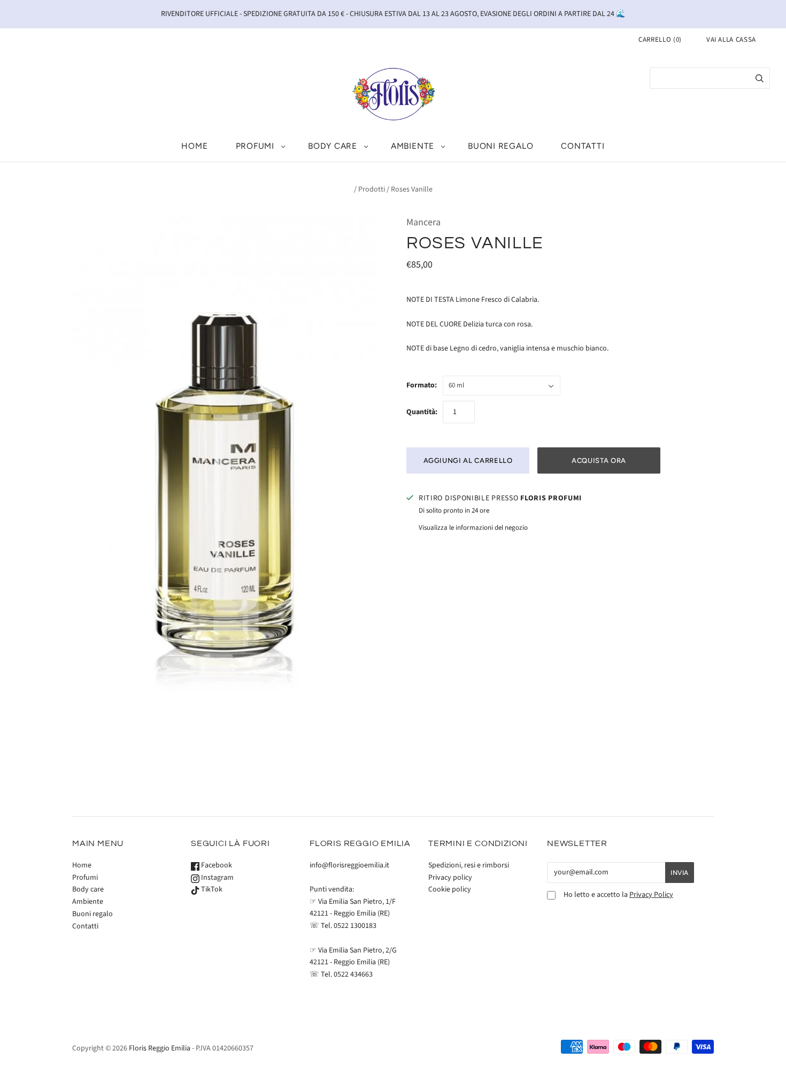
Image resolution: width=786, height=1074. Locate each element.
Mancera (423, 222)
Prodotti (371, 189)
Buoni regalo (500, 146)
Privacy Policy (651, 894)
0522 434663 (353, 974)
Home (194, 146)
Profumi (255, 146)
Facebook (215, 865)
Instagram (216, 877)
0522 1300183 (355, 925)
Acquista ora (599, 460)
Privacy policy (450, 877)
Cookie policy (449, 889)
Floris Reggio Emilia (159, 1048)
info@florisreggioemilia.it (349, 865)
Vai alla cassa (731, 39)
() (660, 39)
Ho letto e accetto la (618, 895)
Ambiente (412, 146)
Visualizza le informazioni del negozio (473, 527)
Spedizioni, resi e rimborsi (468, 865)
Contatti (582, 146)
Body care (332, 146)
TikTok (210, 889)
